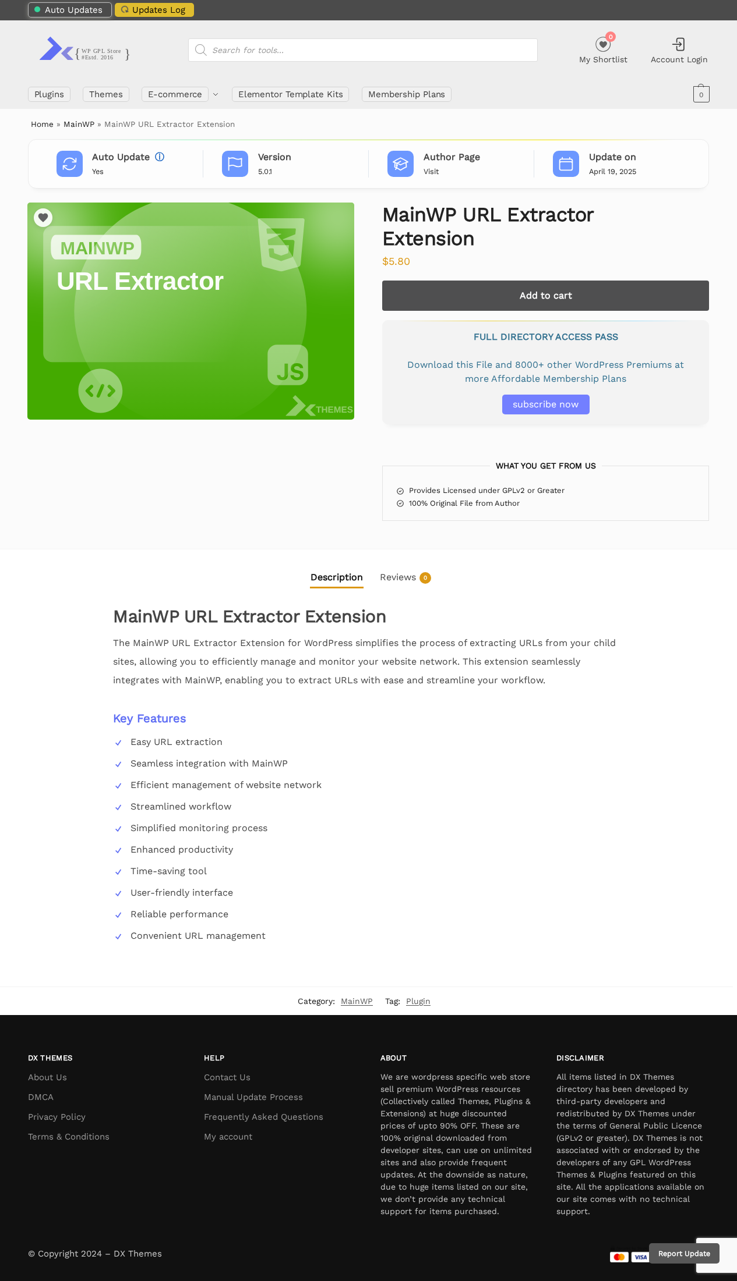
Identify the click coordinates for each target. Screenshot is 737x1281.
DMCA (41, 1097)
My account (228, 1136)
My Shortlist (603, 48)
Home (42, 124)
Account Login (679, 59)
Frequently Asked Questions (263, 1117)
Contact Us (227, 1077)
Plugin (418, 1001)
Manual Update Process (253, 1097)
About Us (47, 1077)
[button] (700, 94)
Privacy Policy (57, 1117)
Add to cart (546, 295)
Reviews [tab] (403, 577)
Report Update (684, 1253)
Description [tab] (337, 577)
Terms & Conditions (69, 1136)
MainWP (79, 124)
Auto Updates (74, 10)
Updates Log (158, 10)
